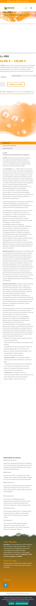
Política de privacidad (22, 603)
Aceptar (11, 603)
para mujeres (10, 93)
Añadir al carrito (16, 84)
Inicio (6, 15)
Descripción (6, 143)
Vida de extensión (16, 15)
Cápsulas (3, 77)
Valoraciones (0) (7, 148)
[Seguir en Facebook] (6, 585)
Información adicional (9, 145)
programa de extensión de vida (24, 93)
